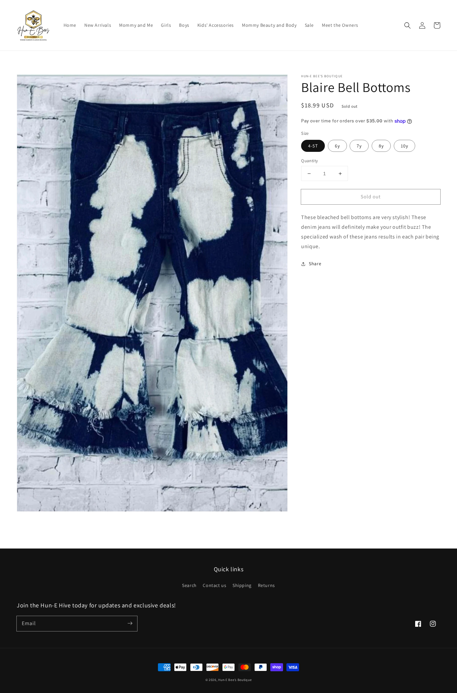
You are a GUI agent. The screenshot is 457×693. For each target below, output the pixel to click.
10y (404, 146)
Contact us (214, 585)
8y (381, 146)
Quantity (309, 161)
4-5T (313, 146)
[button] (407, 25)
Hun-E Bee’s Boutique (235, 680)
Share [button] (315, 264)
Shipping (242, 585)
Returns (266, 585)
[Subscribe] (129, 623)
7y (359, 146)
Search (189, 585)
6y (337, 146)
